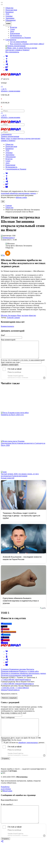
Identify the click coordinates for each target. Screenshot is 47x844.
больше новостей (7, 478)
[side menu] (2, 4)
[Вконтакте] (6, 56)
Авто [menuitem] (12, 31)
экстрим (25, 315)
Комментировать (7, 326)
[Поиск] (2, 109)
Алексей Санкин (13, 317)
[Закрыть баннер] (2, 2)
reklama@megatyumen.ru (10, 690)
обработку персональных (28, 742)
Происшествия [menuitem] (11, 10)
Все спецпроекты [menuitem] (12, 52)
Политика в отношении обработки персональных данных (23, 673)
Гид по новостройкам (18, 42)
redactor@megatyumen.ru (24, 684)
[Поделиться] (2, 842)
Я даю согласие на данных (23, 742)
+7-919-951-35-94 (7, 688)
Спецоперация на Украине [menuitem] (20, 38)
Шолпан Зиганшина (9, 315)
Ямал (19, 315)
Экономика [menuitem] (9, 18)
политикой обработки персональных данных (18, 193)
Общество (9, 208)
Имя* (3, 335)
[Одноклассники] (6, 62)
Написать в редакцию (9, 698)
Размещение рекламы (17, 669)
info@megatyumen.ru (23, 679)
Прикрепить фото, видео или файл (21, 738)
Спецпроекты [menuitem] (10, 40)
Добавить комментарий (10, 365)
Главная (8, 205)
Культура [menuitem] (13, 27)
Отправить (5, 758)
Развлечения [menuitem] (15, 33)
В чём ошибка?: (7, 804)
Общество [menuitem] (9, 8)
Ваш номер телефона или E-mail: (13, 713)
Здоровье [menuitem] (9, 16)
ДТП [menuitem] (7, 14)
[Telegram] (6, 65)
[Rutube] (6, 67)
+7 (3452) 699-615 (22, 688)
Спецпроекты (6, 134)
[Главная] (11, 75)
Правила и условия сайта (29, 671)
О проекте (5, 669)
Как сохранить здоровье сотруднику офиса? (27, 44)
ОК (3, 201)
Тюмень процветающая (10, 136)
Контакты (30, 669)
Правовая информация (10, 671)
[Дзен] (6, 59)
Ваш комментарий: (8, 340)
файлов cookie (21, 197)
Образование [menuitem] (10, 20)
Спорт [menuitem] (12, 29)
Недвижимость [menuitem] (16, 35)
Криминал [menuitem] (9, 12)
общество (32, 315)
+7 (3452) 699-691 (8, 679)
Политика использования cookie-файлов (16, 675)
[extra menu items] (8, 23)
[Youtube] (6, 70)
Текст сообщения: (8, 717)
